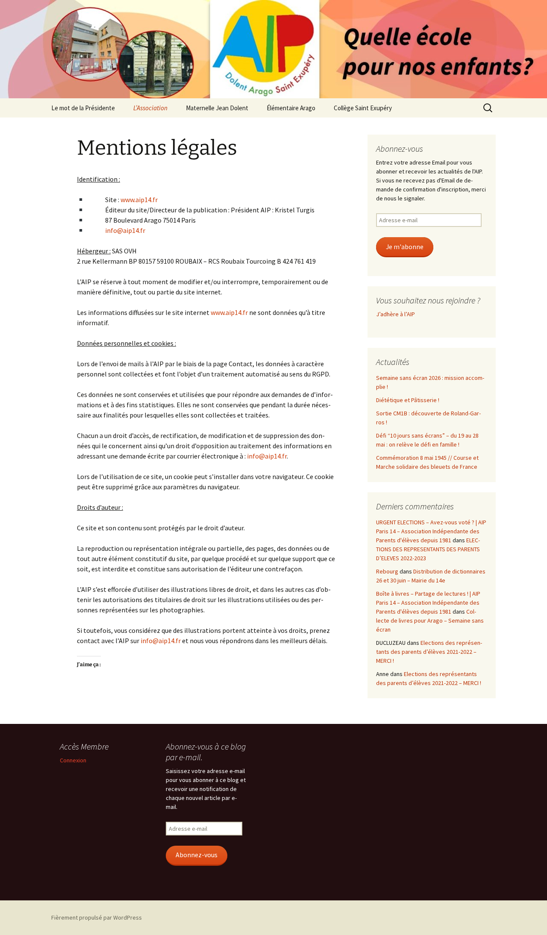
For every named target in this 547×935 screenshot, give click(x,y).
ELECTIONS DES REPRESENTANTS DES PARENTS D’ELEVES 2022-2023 (428, 549)
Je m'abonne (404, 247)
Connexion (73, 760)
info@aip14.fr (125, 230)
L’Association (150, 108)
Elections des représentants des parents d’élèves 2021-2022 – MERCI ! (429, 651)
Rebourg (387, 571)
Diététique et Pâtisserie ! (407, 400)
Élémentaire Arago (291, 108)
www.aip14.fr (139, 199)
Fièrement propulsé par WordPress (96, 917)
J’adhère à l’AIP (395, 314)
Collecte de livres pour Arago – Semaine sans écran (430, 620)
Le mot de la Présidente (83, 108)
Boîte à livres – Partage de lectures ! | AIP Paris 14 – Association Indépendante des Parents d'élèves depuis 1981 (428, 602)
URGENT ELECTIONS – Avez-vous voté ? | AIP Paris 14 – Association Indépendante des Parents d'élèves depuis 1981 (431, 531)
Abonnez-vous (197, 855)
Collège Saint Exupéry (363, 108)
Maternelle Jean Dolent (217, 108)
